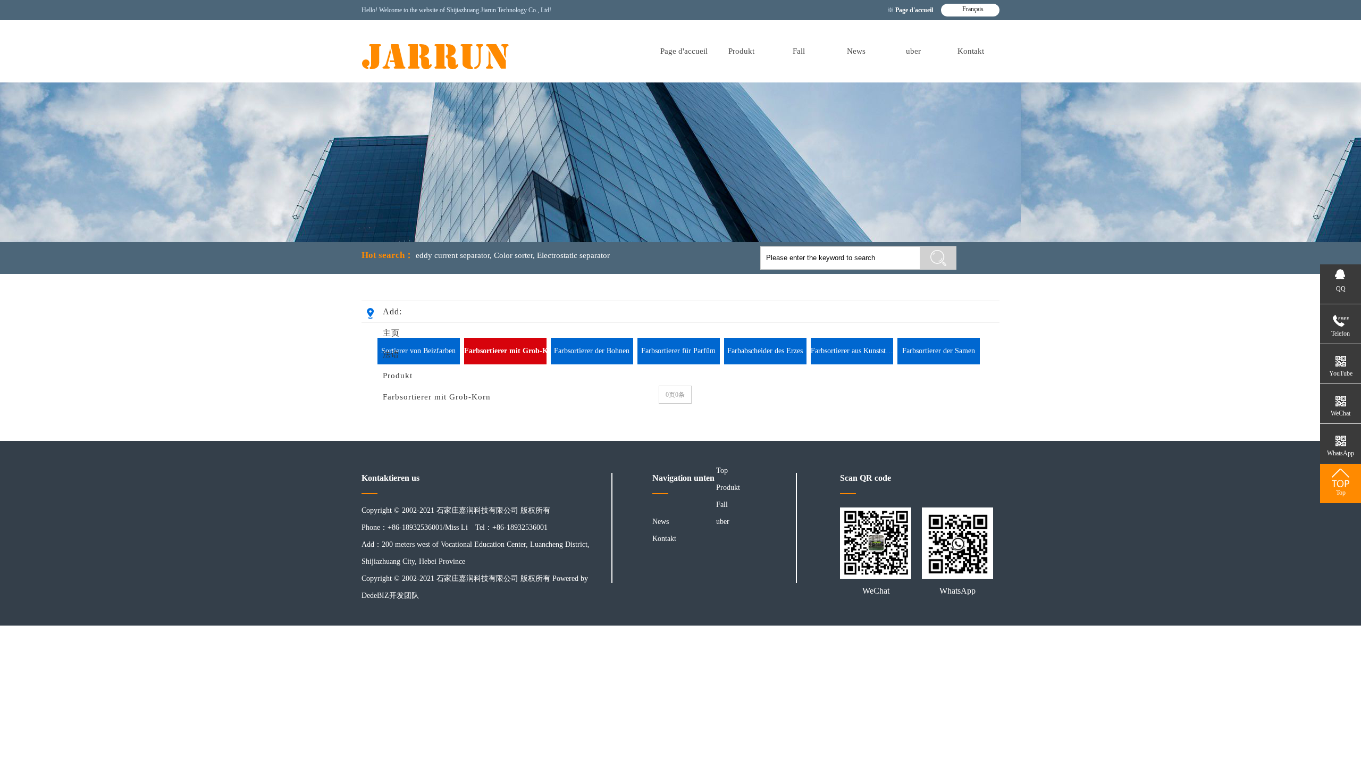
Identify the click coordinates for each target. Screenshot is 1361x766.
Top (722, 470)
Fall (799, 51)
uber (913, 51)
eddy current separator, (454, 255)
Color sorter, (514, 255)
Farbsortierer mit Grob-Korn (437, 397)
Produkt (741, 51)
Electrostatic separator (573, 255)
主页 (391, 333)
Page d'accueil (915, 10)
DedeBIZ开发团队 (390, 596)
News (856, 51)
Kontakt (970, 51)
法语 (391, 354)
